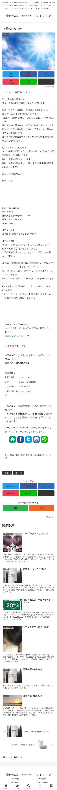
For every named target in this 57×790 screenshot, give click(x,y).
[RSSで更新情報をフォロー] (41, 508)
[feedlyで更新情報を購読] (15, 508)
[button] (51, 447)
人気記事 (42, 778)
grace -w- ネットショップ (17, 335)
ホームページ (42, 782)
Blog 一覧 (15, 782)
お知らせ (8, 473)
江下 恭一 (19, 473)
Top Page (15, 778)
